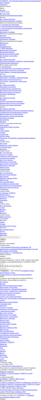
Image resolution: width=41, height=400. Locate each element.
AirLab (22, 379)
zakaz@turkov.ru (5, 253)
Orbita (2, 129)
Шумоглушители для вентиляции (11, 114)
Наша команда (5, 195)
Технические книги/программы (10, 185)
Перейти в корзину (23, 393)
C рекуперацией (5, 247)
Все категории (5, 14)
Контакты (3, 213)
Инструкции (4, 176)
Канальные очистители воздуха (10, 79)
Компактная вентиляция (8, 50)
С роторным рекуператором (9, 24)
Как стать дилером (6, 160)
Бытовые (3, 35)
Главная (3, 274)
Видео (2, 211)
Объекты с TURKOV (7, 196)
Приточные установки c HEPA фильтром (14, 77)
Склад (2, 359)
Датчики (3, 99)
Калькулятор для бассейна (9, 164)
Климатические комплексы (9, 63)
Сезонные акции (5, 147)
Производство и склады (8, 226)
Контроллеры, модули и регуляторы (12, 103)
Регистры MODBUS (7, 182)
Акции (2, 140)
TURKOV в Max (20, 386)
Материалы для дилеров (8, 162)
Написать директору (7, 371)
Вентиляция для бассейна (8, 56)
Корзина (23, 274)
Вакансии (3, 198)
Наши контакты (5, 217)
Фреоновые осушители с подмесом (12, 70)
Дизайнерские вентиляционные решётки (14, 112)
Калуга (2, 231)
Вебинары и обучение (7, 165)
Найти (3, 239)
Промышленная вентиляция (9, 54)
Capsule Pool (4, 134)
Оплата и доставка (6, 154)
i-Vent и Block (4, 131)
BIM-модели (4, 180)
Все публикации (5, 206)
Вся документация (6, 173)
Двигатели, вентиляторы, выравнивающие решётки (17, 138)
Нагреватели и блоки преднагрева (11, 116)
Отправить (4, 270)
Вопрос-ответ (4, 167)
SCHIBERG (4, 379)
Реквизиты (3, 200)
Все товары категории (7, 19)
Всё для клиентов (6, 152)
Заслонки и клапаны (7, 118)
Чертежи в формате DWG (8, 178)
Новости (3, 209)
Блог (1, 202)
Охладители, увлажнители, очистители (13, 81)
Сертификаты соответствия (9, 184)
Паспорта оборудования (8, 174)
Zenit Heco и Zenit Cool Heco (9, 127)
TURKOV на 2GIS (26, 373)
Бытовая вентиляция (7, 52)
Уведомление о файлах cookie (16, 392)
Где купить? (4, 218)
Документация (5, 169)
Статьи (2, 207)
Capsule (2, 132)
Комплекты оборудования (9, 145)
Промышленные (5, 37)
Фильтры (3, 121)
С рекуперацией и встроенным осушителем (15, 68)
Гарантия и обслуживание (9, 156)
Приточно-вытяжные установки (11, 21)
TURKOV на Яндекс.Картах (9, 373)
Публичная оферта (6, 390)
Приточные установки (7, 39)
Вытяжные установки (7, 32)
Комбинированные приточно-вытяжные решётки (17, 110)
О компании (4, 189)
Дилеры (2, 224)
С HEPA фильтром (6, 48)
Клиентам (3, 149)
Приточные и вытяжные (19, 247)
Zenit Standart (4, 125)
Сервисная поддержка (7, 158)
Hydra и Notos (4, 136)
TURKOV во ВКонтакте (23, 382)
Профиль (29, 274)
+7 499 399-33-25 (17, 253)
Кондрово (3, 233)
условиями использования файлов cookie (17, 396)
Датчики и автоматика (7, 94)
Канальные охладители (8, 87)
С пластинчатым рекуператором (11, 26)
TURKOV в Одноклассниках (16, 384)
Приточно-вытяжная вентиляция (11, 15)
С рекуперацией (5, 67)
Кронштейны (4, 120)
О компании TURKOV (8, 193)
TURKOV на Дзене (33, 384)
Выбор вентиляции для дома (28, 249)
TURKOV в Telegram (7, 382)
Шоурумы (3, 235)
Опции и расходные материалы (10, 105)
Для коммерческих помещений (15, 248)
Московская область (7, 229)
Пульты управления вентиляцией (11, 101)
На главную (4, 282)
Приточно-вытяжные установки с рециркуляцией (17, 61)
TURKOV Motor (14, 379)
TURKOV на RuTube (7, 386)
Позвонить (3, 4)
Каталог (2, 10)
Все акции (3, 143)
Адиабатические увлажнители (10, 89)
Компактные (4, 43)
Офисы (2, 222)
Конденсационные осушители (10, 92)
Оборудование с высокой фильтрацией (13, 72)
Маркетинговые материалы (9, 187)
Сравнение (16, 274)
